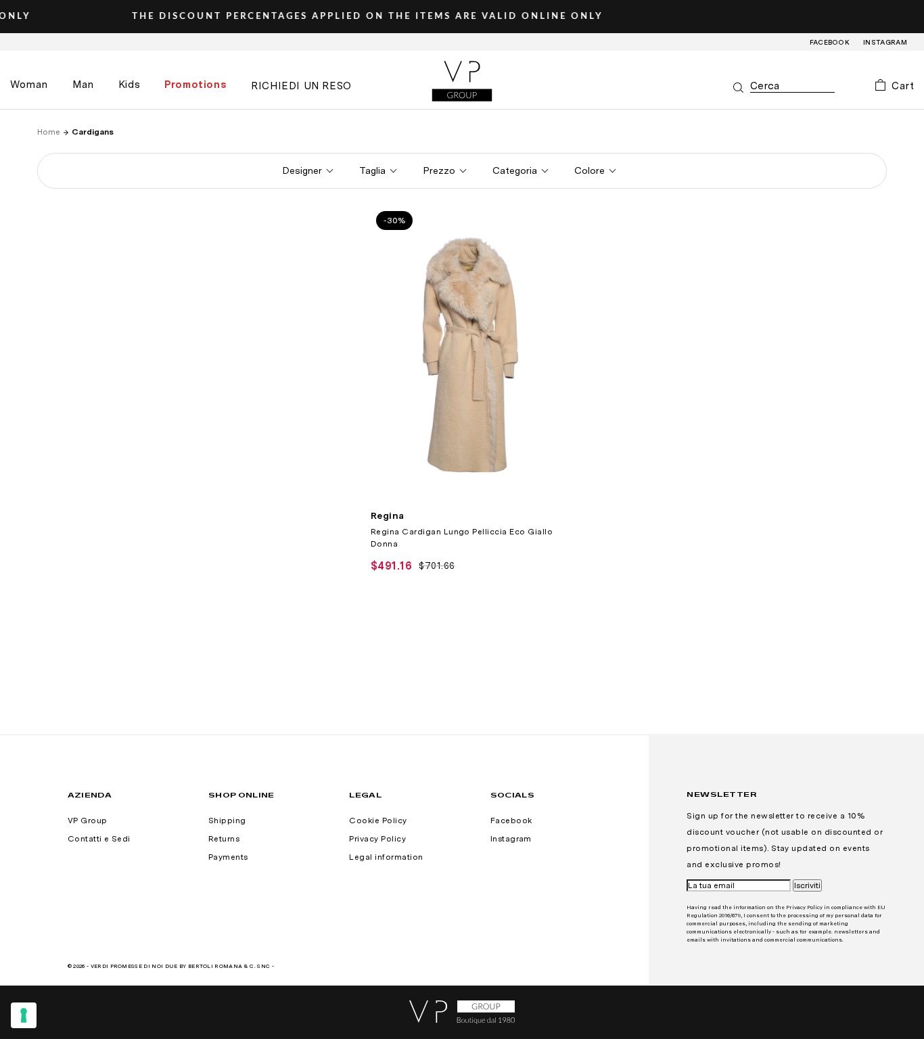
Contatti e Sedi (99, 839)
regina (388, 515)
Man (83, 84)
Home (48, 132)
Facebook (830, 42)
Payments (228, 857)
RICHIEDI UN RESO (301, 86)
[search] (792, 86)
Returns (223, 839)
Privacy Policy (377, 839)
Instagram (885, 42)
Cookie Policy (378, 820)
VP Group (88, 820)
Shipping (227, 820)
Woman (29, 84)
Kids (129, 84)
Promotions (195, 84)
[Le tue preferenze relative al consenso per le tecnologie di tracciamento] (24, 1015)
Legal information (386, 857)
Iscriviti (807, 885)
